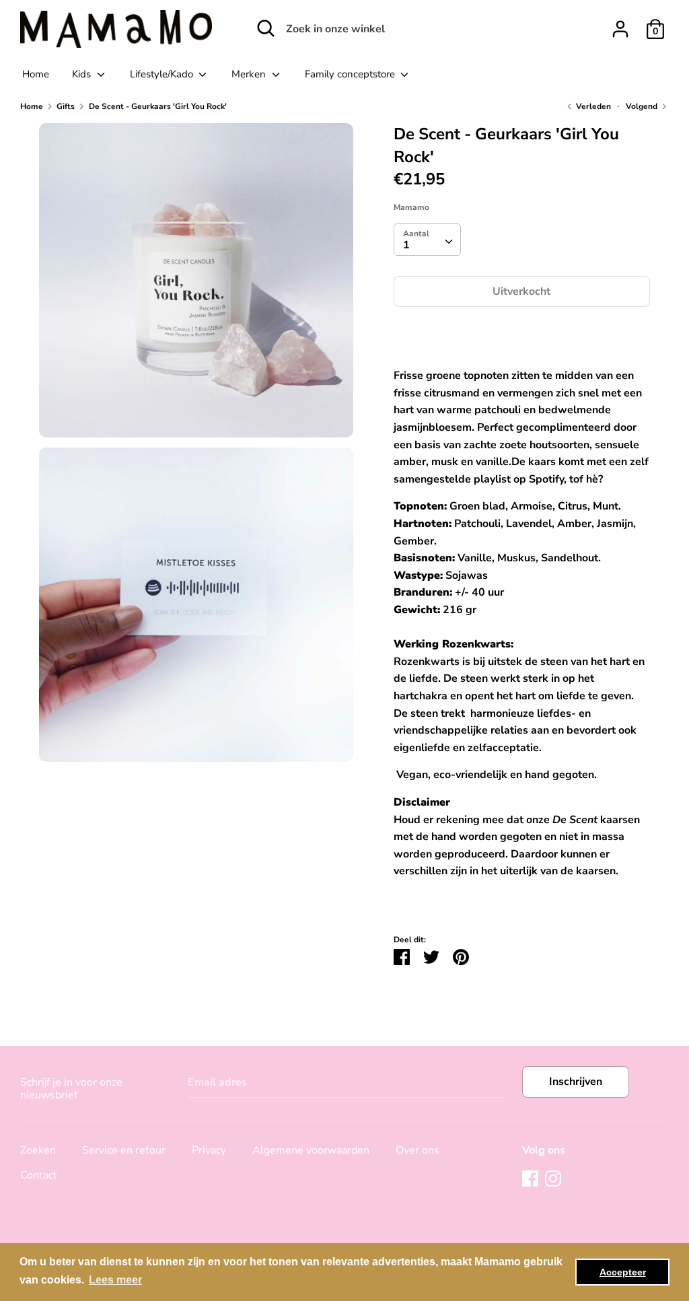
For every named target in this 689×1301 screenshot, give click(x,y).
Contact (38, 1175)
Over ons (417, 1150)
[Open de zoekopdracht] (265, 28)
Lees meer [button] (115, 1280)
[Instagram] (553, 1177)
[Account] (620, 23)
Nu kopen (522, 331)
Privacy (209, 1150)
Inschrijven (575, 1081)
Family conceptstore (351, 74)
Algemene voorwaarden (310, 1150)
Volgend (642, 106)
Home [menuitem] (35, 74)
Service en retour (124, 1150)
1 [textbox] (406, 245)
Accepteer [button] (623, 1272)
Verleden (592, 106)
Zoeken (38, 1150)
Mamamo (411, 207)
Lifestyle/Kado (163, 74)
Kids (83, 74)
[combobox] (427, 239)
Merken (249, 74)
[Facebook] (530, 1177)
